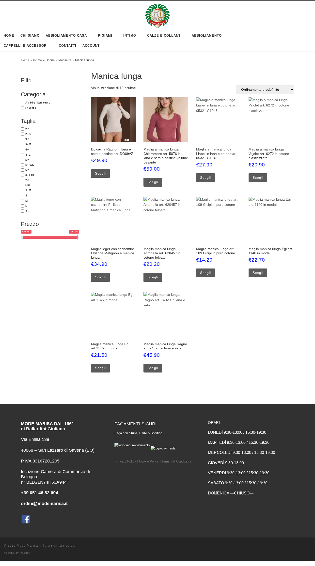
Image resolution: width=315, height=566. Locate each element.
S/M (28, 190)
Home (25, 60)
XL (27, 210)
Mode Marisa (27, 545)
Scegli (100, 173)
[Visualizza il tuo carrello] (306, 41)
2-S (28, 134)
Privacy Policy (125, 461)
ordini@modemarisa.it (44, 503)
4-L (28, 154)
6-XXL (30, 175)
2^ (27, 129)
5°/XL (29, 164)
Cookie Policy (149, 461)
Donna (50, 60)
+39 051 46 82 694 (39, 492)
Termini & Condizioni (176, 461)
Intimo (37, 60)
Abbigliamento (38, 102)
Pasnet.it (26, 552)
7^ (27, 180)
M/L (28, 185)
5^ (27, 159)
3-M (28, 144)
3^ (27, 139)
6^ (27, 169)
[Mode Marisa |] (157, 15)
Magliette (64, 60)
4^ (27, 149)
